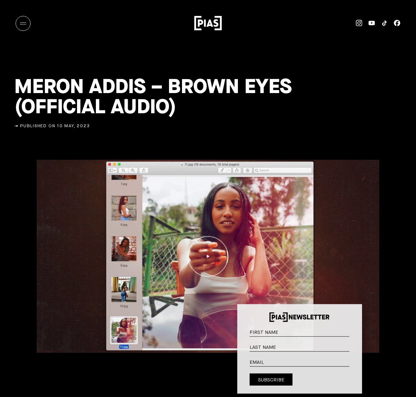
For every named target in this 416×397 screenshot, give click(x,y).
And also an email (354, 367)
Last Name (354, 345)
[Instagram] (356, 23)
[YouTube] (368, 23)
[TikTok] (381, 23)
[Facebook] (394, 23)
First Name (354, 330)
